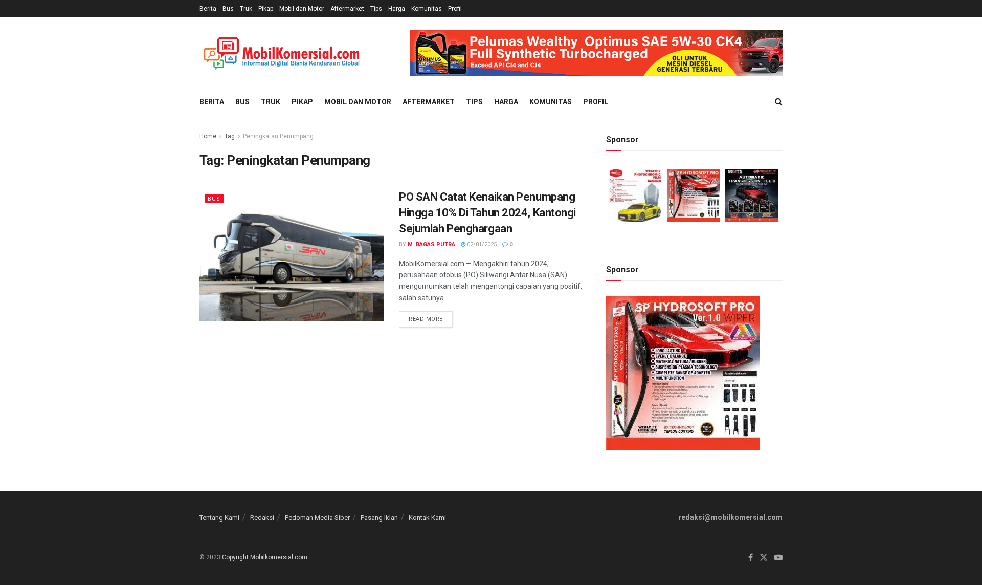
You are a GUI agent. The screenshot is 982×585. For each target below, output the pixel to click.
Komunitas (426, 8)
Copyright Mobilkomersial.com (264, 557)
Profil (455, 8)
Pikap (265, 8)
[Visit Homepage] (281, 53)
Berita (207, 8)
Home (207, 136)
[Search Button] (779, 102)
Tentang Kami (219, 518)
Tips (376, 8)
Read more (431, 316)
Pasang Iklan (379, 518)
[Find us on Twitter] (764, 558)
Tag (230, 136)
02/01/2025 (481, 244)
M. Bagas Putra (431, 244)
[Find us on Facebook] (750, 558)
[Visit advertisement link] (596, 53)
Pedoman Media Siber (317, 518)
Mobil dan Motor (301, 8)
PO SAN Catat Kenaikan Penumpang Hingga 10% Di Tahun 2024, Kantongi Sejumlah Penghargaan (487, 212)
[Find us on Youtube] (778, 558)
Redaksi (262, 518)
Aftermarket (347, 8)
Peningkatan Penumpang (278, 136)
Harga (396, 8)
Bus (228, 8)
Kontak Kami (427, 518)
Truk (246, 8)
